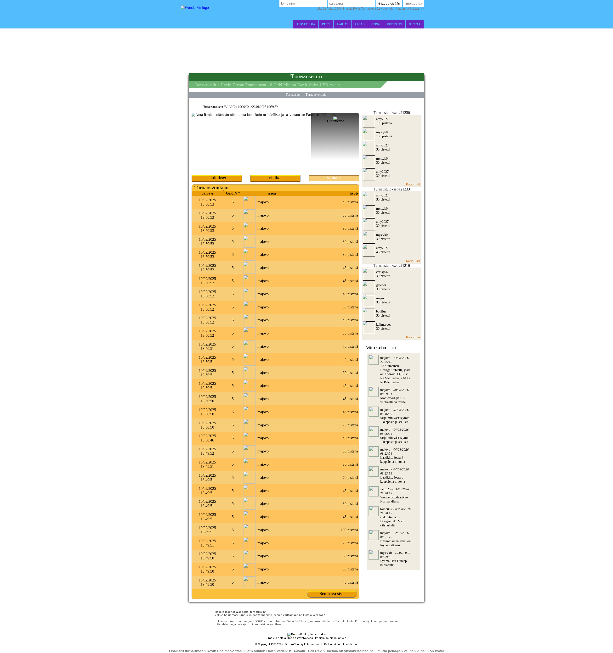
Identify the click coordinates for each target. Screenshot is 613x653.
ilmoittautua (413, 3)
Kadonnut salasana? (370, 8)
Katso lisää (413, 184)
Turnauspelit (205, 84)
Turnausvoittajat (316, 94)
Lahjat (342, 24)
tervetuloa (305, 24)
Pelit (326, 24)
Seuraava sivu (332, 593)
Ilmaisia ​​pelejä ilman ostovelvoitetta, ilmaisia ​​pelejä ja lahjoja (306, 638)
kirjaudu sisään (388, 3)
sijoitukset (217, 177)
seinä (375, 24)
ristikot (275, 177)
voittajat (394, 24)
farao (360, 24)
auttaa (414, 24)
